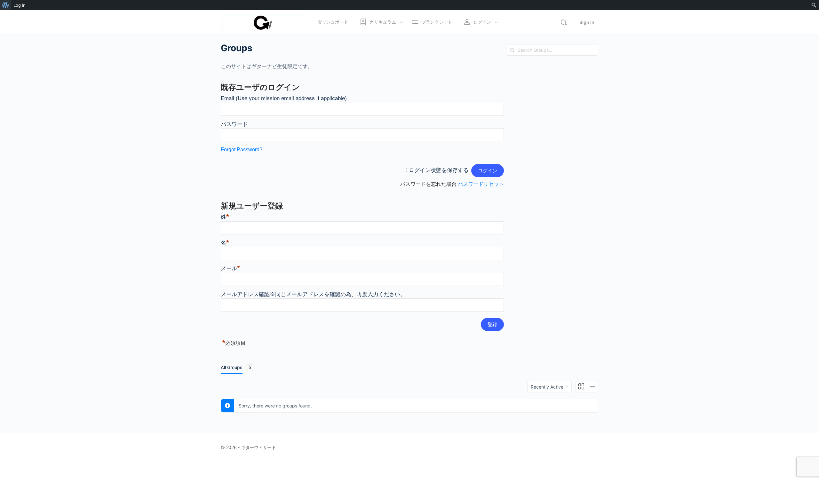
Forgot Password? (241, 149)
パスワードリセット (481, 184)
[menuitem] (5, 5)
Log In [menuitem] (19, 5)
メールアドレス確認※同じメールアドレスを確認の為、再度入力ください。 (313, 294)
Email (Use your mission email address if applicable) (284, 98)
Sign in (586, 22)
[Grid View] (581, 386)
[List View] (592, 386)
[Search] (563, 22)
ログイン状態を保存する (439, 170)
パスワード (234, 124)
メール (230, 268)
